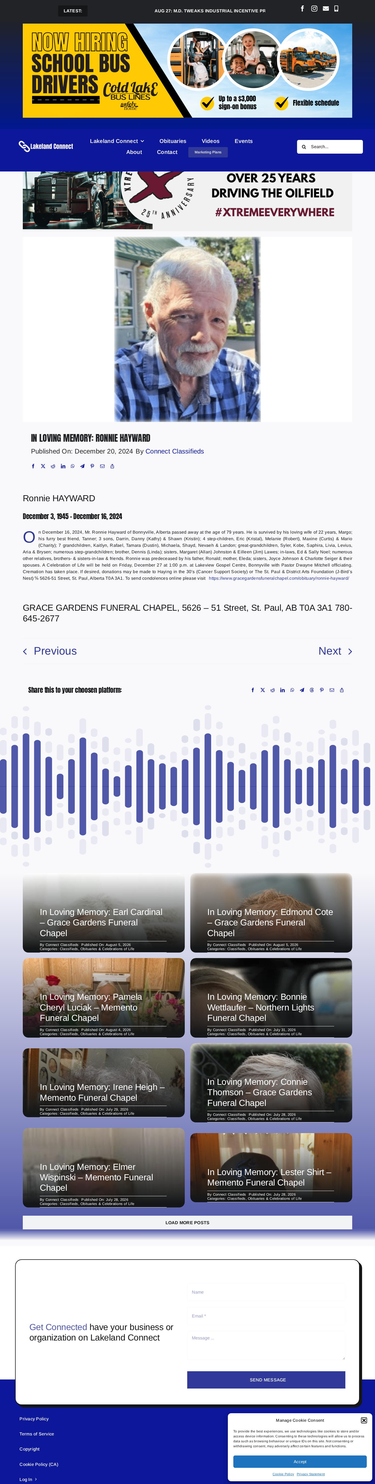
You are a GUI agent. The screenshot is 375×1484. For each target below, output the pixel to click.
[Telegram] (82, 466)
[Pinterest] (92, 466)
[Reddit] (53, 466)
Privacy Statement (311, 1474)
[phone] (336, 8)
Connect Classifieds (174, 451)
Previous (55, 651)
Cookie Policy (283, 1474)
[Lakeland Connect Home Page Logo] (46, 140)
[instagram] (314, 8)
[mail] (326, 8)
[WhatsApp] (72, 466)
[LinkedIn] (63, 466)
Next (329, 651)
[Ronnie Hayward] (187, 238)
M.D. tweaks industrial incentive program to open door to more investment (219, 11)
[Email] (102, 466)
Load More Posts (188, 1222)
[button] (364, 1420)
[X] (43, 466)
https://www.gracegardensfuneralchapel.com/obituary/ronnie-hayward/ (279, 578)
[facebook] (303, 8)
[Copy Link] (112, 466)
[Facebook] (33, 466)
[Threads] (312, 690)
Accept (300, 1461)
